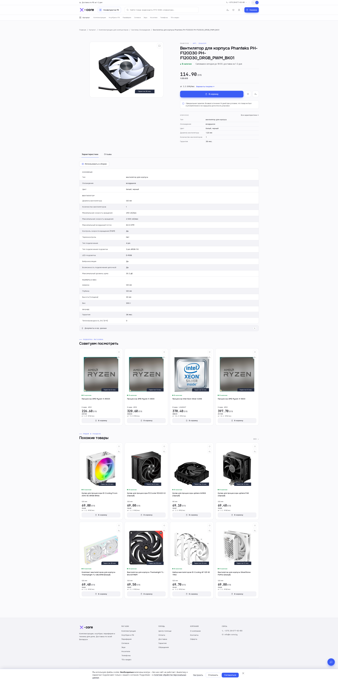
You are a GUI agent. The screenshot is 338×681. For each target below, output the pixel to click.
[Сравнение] (227, 10)
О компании (195, 631)
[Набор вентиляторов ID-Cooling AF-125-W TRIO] (191, 560)
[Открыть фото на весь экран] (159, 45)
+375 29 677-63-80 (237, 2)
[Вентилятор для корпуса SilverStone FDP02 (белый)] (237, 560)
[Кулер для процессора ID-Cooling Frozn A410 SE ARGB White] (101, 481)
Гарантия (162, 643)
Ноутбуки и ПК (114, 18)
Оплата (161, 635)
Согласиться (230, 675)
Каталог (86, 17)
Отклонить (213, 675)
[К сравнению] (255, 94)
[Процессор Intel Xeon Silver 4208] (191, 386)
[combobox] (162, 10)
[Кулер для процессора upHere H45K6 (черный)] (191, 481)
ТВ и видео (175, 18)
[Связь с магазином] (331, 662)
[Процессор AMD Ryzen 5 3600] (146, 386)
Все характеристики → (250, 115)
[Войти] (239, 10)
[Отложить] (119, 352)
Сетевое (137, 18)
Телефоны (164, 18)
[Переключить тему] (255, 2)
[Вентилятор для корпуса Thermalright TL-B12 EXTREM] (146, 560)
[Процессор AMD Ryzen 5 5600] (237, 386)
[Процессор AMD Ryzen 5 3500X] (101, 386)
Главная (82, 30)
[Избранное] (233, 10)
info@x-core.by (231, 634)
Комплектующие (99, 18)
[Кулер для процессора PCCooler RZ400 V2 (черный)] (146, 481)
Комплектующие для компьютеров (113, 30)
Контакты (194, 635)
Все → (256, 439)
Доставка (162, 639)
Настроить (198, 675)
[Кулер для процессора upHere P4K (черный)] (237, 481)
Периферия (127, 18)
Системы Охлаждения (140, 30)
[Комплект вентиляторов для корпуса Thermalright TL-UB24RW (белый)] (101, 560)
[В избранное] (248, 94)
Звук (145, 18)
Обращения (163, 647)
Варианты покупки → (205, 86)
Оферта (193, 639)
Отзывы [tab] (108, 154)
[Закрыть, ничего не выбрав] (243, 673)
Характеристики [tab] (90, 154)
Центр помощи (164, 631)
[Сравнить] (119, 357)
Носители (154, 18)
